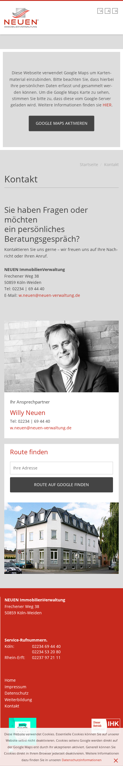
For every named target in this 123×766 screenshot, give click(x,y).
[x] (117, 758)
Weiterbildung (18, 699)
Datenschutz (17, 693)
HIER (107, 105)
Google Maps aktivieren (62, 123)
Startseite (89, 164)
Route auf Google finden (61, 484)
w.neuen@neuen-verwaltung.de (49, 295)
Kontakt (12, 706)
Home (10, 680)
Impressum (15, 686)
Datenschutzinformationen (82, 760)
